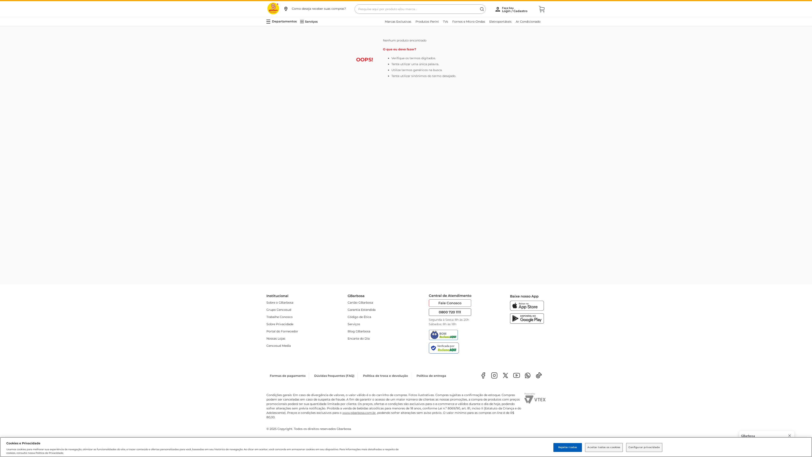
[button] (314, 8)
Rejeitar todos (567, 447)
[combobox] (420, 9)
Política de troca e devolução (385, 376)
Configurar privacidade (644, 447)
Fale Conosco (449, 303)
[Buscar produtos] (482, 9)
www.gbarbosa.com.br (359, 413)
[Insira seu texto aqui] (527, 376)
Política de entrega (431, 376)
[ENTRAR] (515, 9)
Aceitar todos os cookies (603, 447)
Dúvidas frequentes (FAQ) (334, 376)
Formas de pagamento (288, 376)
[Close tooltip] (790, 436)
